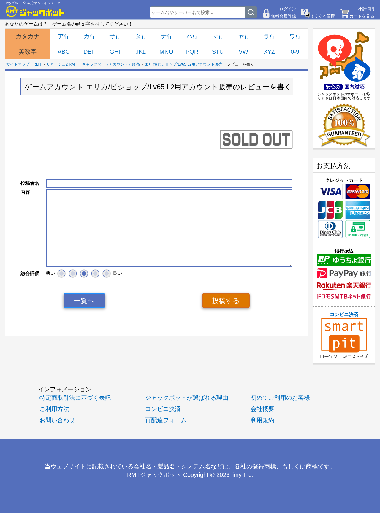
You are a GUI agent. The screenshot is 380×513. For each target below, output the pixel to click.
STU (218, 51)
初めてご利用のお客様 (280, 397)
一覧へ (84, 300)
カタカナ (27, 36)
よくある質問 (322, 16)
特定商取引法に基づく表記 (75, 397)
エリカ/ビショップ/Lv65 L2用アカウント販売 (183, 64)
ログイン (287, 9)
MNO (166, 51)
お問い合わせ (57, 420)
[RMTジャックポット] (35, 11)
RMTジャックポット (154, 474)
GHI (115, 51)
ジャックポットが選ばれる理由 (186, 397)
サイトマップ (17, 64)
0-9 (295, 51)
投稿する (226, 300)
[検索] (251, 12)
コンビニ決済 (344, 314)
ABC (63, 51)
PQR (192, 51)
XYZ (269, 51)
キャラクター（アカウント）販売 (111, 64)
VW (243, 51)
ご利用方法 (54, 408)
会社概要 (262, 408)
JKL (141, 51)
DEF (89, 51)
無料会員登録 (283, 16)
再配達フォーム (166, 420)
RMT (37, 64)
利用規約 (262, 420)
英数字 (28, 51)
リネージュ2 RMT (61, 64)
